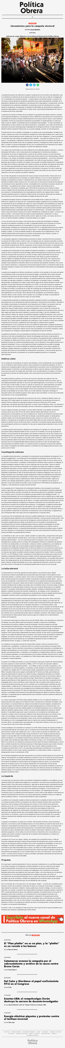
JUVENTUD (11, 1033)
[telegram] (34, 85)
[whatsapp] (37, 85)
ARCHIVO (37, 1033)
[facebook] (27, 85)
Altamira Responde (32, 1035)
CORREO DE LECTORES (21, 1033)
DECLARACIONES (45, 1033)
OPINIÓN (54, 1033)
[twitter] (30, 85)
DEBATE (31, 1033)
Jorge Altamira (35, 29)
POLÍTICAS (32, 23)
